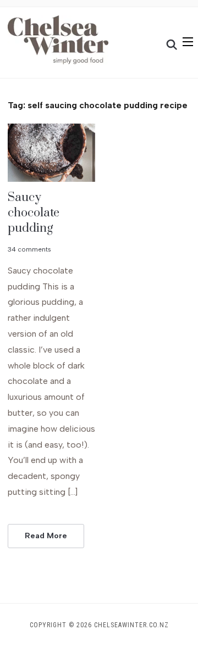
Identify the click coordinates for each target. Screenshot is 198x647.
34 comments (29, 249)
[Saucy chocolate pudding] (51, 130)
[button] (188, 41)
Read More (46, 535)
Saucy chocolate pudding (33, 213)
